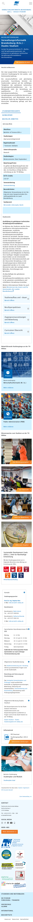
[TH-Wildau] (16, 5)
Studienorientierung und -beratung (17, 665)
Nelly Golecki (17, 611)
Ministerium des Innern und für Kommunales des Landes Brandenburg (15, 289)
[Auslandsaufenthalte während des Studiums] (16, 534)
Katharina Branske (18, 616)
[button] (3, 3)
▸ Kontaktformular (6, 815)
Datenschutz (15, 919)
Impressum (7, 919)
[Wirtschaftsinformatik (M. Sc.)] (16, 364)
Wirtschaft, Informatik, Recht (13, 205)
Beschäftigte (6, 915)
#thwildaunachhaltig (11, 579)
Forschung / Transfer (10, 900)
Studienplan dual (9, 780)
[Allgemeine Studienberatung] (16, 451)
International (7, 910)
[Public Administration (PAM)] (16, 406)
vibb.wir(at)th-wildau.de (16, 602)
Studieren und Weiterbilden (12, 894)
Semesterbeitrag (9, 185)
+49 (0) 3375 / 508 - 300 (11, 813)
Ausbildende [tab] (7, 115)
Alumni (4, 906)
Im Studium (5, 898)
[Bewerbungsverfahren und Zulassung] (16, 506)
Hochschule (6, 904)
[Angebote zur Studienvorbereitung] (16, 479)
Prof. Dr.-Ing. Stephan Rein (12, 600)
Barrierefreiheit (24, 919)
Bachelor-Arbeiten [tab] (10, 119)
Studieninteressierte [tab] (11, 111)
